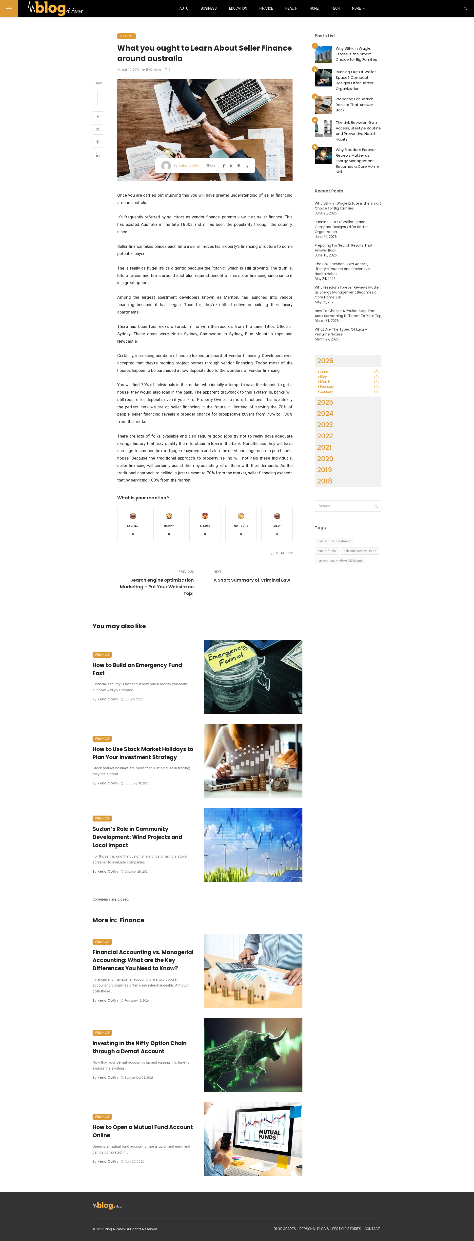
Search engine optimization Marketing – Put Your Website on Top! (157, 586)
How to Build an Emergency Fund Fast (137, 669)
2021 (324, 447)
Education (238, 8)
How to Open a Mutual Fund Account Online (143, 1131)
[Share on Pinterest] (98, 142)
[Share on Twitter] (98, 129)
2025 (325, 402)
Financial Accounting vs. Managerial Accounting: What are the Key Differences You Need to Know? (143, 960)
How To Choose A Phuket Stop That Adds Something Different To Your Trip (348, 313)
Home (314, 8)
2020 (325, 458)
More (356, 8)
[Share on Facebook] (98, 116)
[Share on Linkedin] (98, 155)
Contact (372, 1229)
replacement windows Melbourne (340, 560)
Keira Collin (188, 165)
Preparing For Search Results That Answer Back (355, 104)
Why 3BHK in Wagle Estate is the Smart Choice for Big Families (356, 54)
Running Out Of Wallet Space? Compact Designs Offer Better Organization (356, 80)
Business (209, 8)
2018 (324, 481)
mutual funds (326, 551)
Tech (335, 8)
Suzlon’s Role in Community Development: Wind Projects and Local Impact (137, 837)
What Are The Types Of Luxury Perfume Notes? (341, 332)
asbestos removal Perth (360, 551)
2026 (325, 361)
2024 (325, 413)
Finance (266, 8)
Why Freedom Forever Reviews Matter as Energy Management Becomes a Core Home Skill (357, 160)
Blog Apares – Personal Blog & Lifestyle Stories (317, 1229)
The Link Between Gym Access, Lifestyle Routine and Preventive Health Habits (358, 131)
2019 (324, 470)
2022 (325, 436)
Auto (183, 8)
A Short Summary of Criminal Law (252, 580)
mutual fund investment (333, 541)
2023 (325, 425)
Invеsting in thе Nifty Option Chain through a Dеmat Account (140, 1047)
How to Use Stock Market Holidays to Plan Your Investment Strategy (143, 753)
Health (291, 8)
